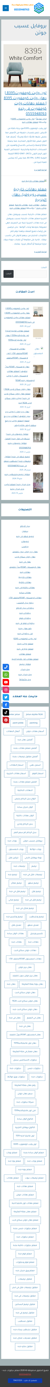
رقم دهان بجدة (25, 629)
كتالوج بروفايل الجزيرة (25, 1127)
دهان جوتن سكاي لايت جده (25, 1009)
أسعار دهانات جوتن (35, 731)
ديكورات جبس (33, 1068)
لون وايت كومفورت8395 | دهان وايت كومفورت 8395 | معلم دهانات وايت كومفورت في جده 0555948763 (25, 103)
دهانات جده (25, 572)
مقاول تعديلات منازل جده (25, 1338)
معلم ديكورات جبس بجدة (25, 1229)
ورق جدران (25, 670)
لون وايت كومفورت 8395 (25, 639)
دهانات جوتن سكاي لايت (25, 950)
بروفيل (25, 531)
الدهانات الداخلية (25, 790)
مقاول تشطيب (25, 1321)
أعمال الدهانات (13, 731)
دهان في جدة (15, 1018)
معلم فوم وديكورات (25, 1262)
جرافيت (25, 547)
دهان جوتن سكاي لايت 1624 (25, 1001)
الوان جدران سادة (25, 807)
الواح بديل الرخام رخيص (25, 799)
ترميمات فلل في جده (32, 875)
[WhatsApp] (6, 674)
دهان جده (11, 984)
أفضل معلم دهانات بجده (25, 748)
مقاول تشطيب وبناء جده (25, 1330)
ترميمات (25, 542)
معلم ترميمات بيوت (34, 1178)
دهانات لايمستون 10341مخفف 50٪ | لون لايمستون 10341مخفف (17, 353)
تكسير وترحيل (36, 934)
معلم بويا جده (14, 1161)
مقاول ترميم (25, 664)
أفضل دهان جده (25, 740)
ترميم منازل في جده (25, 908)
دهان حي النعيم (34, 1018)
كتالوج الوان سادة (25, 1119)
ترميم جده (12, 875)
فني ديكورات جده (25, 634)
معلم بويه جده (25, 1170)
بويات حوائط (35, 849)
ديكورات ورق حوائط (16, 1077)
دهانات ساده (25, 593)
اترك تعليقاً (41, 119)
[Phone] (6, 667)
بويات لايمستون (16, 849)
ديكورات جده (25, 613)
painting (33, 723)
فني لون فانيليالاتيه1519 (25, 1111)
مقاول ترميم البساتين (25, 1304)
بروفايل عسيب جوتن (32, 841)
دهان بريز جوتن (25, 967)
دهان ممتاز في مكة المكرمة (25, 1052)
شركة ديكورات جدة (25, 1102)
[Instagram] (6, 690)
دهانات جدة (33, 942)
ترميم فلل (36, 892)
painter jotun (13, 715)
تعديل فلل (16, 925)
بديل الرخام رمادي (25, 824)
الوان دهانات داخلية (25, 816)
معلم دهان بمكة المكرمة (25, 1212)
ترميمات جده (19, 866)
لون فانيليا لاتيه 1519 (25, 1136)
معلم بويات (11, 1153)
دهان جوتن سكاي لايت (25, 557)
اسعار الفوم (37, 774)
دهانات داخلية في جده (25, 588)
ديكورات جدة (15, 1068)
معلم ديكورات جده (25, 1237)
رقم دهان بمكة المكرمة (25, 1085)
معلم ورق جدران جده (25, 1271)
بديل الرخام (25, 526)
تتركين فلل (13, 858)
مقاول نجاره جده (25, 1347)
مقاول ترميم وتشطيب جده (17, 475)
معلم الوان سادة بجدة (33, 1153)
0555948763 (25, 1375)
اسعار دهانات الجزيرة (16, 774)
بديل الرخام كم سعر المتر (25, 833)
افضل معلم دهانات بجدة (25, 782)
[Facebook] (6, 705)
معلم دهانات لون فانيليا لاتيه (25, 659)
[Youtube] (6, 682)
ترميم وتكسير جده (14, 917)
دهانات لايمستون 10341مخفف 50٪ (25, 598)
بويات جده (12, 841)
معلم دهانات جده (25, 1186)
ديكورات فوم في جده (25, 623)
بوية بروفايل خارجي (33, 858)
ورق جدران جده (25, 675)
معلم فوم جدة (25, 1254)
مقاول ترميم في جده (25, 1313)
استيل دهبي (35, 765)
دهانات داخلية (25, 583)
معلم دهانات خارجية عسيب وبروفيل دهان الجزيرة (29, 195)
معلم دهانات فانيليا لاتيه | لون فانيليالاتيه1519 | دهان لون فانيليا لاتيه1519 (17, 335)
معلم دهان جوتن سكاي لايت (25, 1220)
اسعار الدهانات (16, 765)
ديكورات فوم (25, 618)
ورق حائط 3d (25, 680)
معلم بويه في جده (25, 649)
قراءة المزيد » (40, 170)
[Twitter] (6, 697)
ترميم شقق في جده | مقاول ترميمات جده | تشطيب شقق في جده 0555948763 (17, 461)
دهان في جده (25, 562)
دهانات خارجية (25, 577)
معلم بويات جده (34, 1161)
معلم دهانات (25, 654)
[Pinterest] (6, 720)
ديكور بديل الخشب (25, 603)
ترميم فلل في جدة (17, 892)
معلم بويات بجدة (25, 644)
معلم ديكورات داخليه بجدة (25, 1245)
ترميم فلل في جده (33, 900)
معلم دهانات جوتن (25, 1195)
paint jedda (18, 723)
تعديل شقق (33, 925)
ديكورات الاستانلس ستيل (25, 1060)
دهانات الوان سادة (15, 934)
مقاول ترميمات (25, 1279)
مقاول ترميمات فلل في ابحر (25, 1288)
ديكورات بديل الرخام (25, 608)
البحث (44, 268)
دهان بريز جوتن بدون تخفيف (25, 552)
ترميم (34, 866)
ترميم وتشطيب (36, 917)
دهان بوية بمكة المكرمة (32, 984)
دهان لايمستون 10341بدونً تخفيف (25, 567)
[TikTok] (6, 712)
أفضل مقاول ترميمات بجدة (25, 757)
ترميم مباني (14, 900)
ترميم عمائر (16, 883)
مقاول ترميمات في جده (25, 1296)
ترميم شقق (33, 883)
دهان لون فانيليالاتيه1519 (25, 1043)
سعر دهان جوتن (25, 1094)
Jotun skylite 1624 (34, 715)
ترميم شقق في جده (25, 537)
